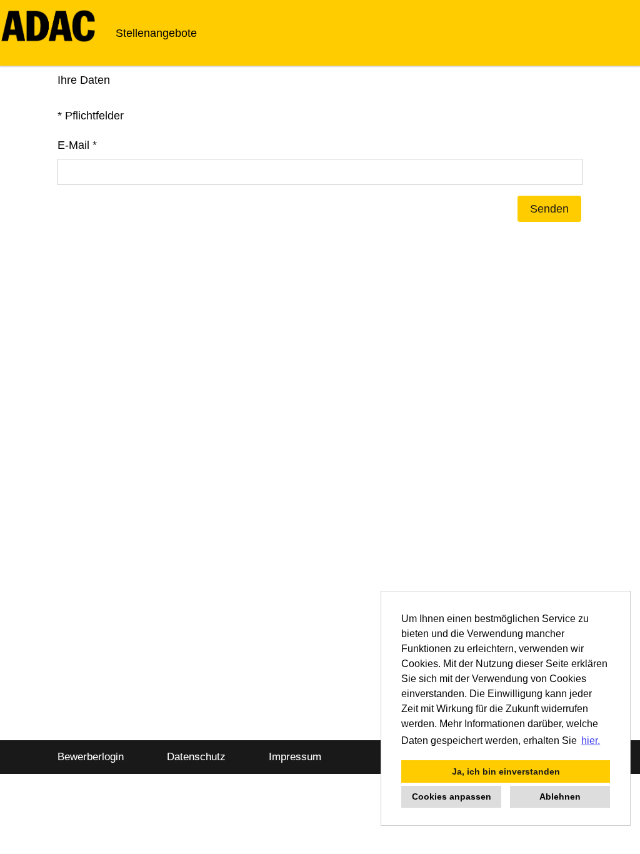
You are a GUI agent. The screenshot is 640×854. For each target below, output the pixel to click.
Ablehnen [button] (560, 796)
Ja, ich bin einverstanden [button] (506, 771)
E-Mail (77, 145)
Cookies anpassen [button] (451, 796)
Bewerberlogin (91, 757)
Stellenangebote (156, 33)
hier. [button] (590, 740)
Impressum (295, 757)
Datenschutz (196, 757)
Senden (549, 209)
